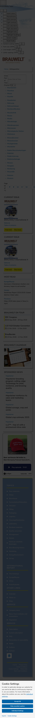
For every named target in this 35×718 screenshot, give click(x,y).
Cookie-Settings (12, 716)
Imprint (4, 716)
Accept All (17, 701)
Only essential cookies (17, 706)
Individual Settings (17, 711)
